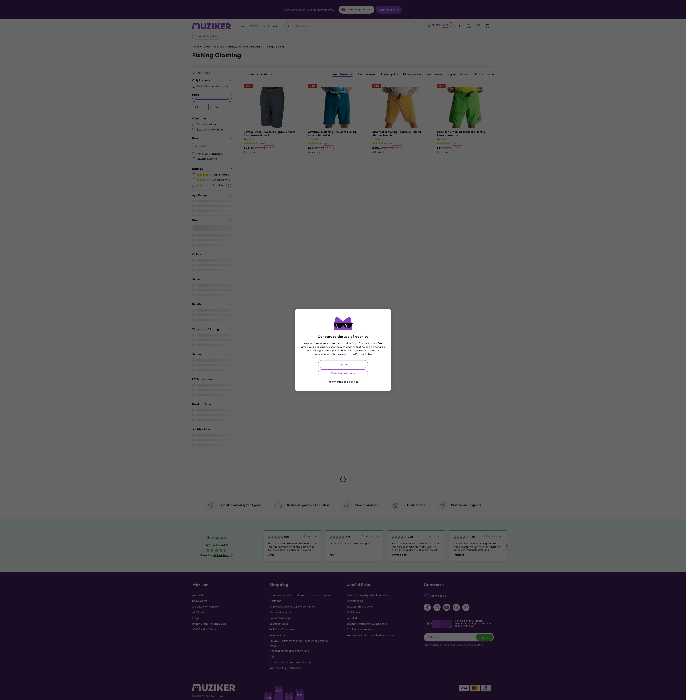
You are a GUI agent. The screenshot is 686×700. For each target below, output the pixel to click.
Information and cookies (343, 382)
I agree (343, 364)
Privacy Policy (363, 354)
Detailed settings (343, 373)
